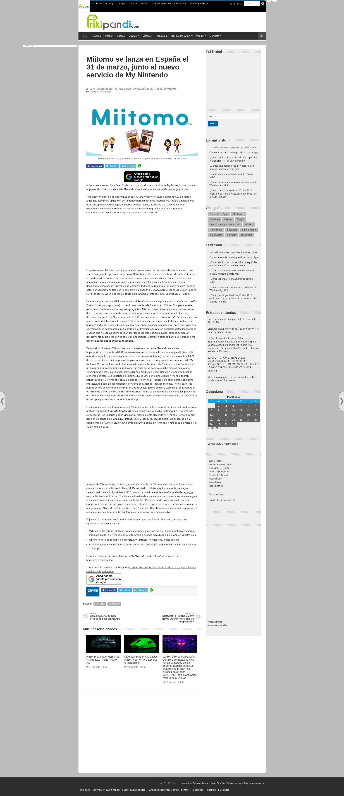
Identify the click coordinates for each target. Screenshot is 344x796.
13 (255, 410)
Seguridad (232, 229)
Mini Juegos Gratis (199, 3)
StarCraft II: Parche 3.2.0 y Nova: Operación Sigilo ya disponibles (178, 617)
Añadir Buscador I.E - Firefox (164, 790)
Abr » (218, 428)
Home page (84, 790)
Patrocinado (216, 229)
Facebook (198, 790)
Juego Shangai (216, 486)
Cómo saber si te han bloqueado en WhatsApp (105, 616)
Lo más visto (180, 3)
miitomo (100, 604)
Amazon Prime (215, 622)
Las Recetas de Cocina (220, 464)
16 (226, 415)
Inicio (85, 35)
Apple (225, 214)
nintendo (114, 604)
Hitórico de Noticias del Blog (222, 500)
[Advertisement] (141, 243)
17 (233, 415)
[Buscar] (263, 3)
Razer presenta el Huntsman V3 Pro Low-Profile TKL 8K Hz (103, 659)
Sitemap (211, 790)
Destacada (238, 214)
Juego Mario (215, 482)
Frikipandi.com (200, 783)
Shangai (115, 790)
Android (214, 214)
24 (233, 419)
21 (211, 419)
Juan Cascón (217, 783)
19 (248, 415)
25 (241, 419)
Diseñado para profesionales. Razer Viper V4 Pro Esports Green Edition (141, 659)
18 (241, 415)
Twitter (186, 790)
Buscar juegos (216, 461)
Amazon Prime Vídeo (218, 625)
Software (147, 36)
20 (255, 415)
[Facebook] (234, 4)
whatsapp (139, 166)
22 (218, 419)
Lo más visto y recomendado (225, 224)
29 (218, 424)
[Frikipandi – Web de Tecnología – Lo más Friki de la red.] (120, 21)
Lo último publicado (161, 3)
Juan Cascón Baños (101, 88)
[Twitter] (237, 4)
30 (226, 424)
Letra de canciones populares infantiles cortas (233, 147)
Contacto (96, 3)
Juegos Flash (215, 479)
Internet (133, 3)
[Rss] (231, 4)
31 (233, 424)
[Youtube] (241, 4)
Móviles (144, 3)
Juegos (122, 3)
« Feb (211, 428)
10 (233, 410)
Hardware (96, 36)
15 (218, 415)
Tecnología (109, 3)
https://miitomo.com (97, 352)
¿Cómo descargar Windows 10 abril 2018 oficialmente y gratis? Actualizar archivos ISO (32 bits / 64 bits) (233, 193)
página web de (105, 422)
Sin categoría (249, 229)
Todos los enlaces (217, 494)
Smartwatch (216, 235)
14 (211, 415)
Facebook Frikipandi (218, 475)
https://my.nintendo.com (165, 539)
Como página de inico (219, 471)
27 (255, 419)
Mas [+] (200, 36)
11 (241, 410)
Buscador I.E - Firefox (219, 468)
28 (211, 424)
